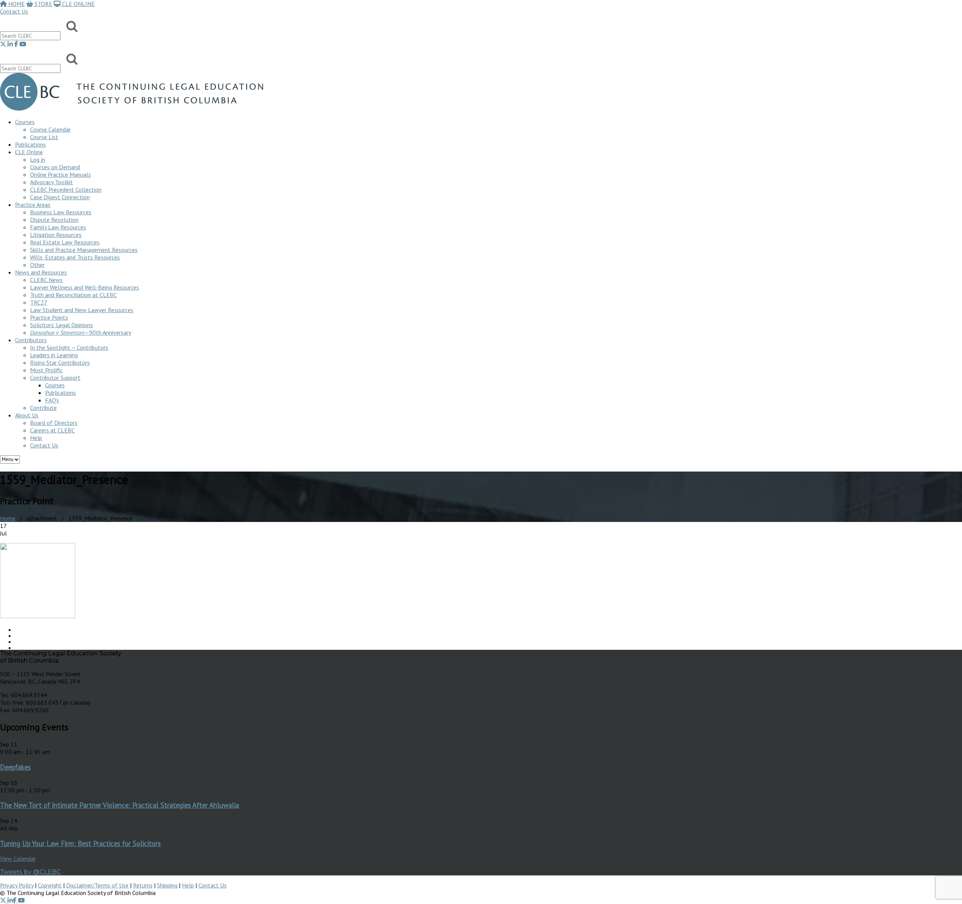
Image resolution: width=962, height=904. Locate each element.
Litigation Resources (56, 234)
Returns (143, 885)
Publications (60, 392)
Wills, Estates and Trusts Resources (75, 257)
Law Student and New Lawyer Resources (81, 310)
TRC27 (38, 302)
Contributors (31, 340)
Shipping (167, 885)
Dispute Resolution (54, 219)
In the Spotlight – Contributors (69, 347)
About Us (26, 415)
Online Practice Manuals (60, 174)
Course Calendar (50, 129)
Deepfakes (15, 767)
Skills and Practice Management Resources (84, 249)
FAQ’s (52, 400)
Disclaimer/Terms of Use (97, 885)
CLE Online (29, 152)
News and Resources (41, 272)
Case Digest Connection (60, 197)
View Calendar (18, 858)
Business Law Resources (60, 212)
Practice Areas (32, 204)
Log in (37, 159)
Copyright (50, 885)
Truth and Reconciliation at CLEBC (73, 295)
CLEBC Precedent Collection (65, 189)
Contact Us (14, 11)
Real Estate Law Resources (65, 242)
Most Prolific (46, 370)
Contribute (43, 407)
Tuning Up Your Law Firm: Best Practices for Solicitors (80, 843)
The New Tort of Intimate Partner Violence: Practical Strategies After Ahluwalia (119, 805)
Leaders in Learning (54, 355)
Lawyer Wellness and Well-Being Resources (84, 287)
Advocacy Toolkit (51, 182)
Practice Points (49, 317)
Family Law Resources (58, 227)
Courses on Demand (55, 167)
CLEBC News (46, 280)
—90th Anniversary (80, 332)
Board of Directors (53, 422)
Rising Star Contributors (60, 362)
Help (36, 437)
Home (7, 518)
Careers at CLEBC (52, 430)
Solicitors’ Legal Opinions (61, 325)
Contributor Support (55, 377)
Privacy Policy (16, 885)
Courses (25, 122)
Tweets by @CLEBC (30, 871)
